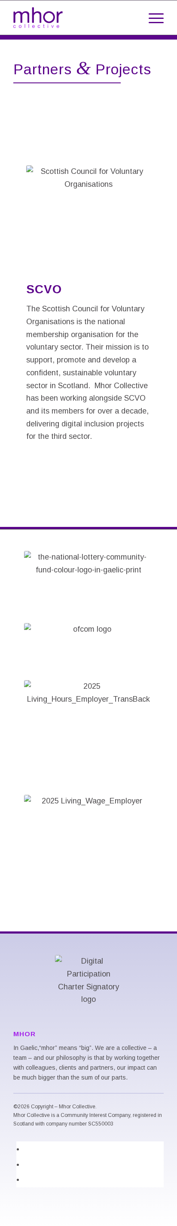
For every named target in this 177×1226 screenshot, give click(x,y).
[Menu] (152, 17)
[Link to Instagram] (27, 1179)
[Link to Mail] (27, 1164)
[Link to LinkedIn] (27, 1148)
